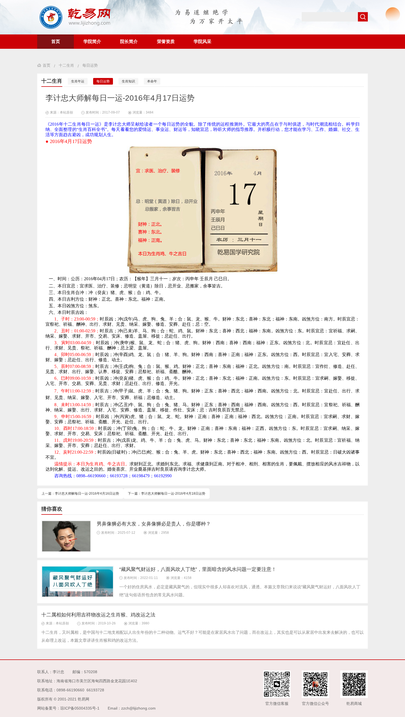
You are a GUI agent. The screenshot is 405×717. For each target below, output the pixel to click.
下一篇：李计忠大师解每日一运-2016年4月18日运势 (166, 493)
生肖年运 (77, 81)
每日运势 (90, 65)
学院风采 (202, 41)
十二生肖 (66, 65)
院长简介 (129, 41)
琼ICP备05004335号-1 (79, 708)
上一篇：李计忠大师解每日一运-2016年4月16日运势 (80, 493)
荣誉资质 (166, 41)
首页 (55, 41)
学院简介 (92, 41)
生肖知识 (128, 81)
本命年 (152, 81)
